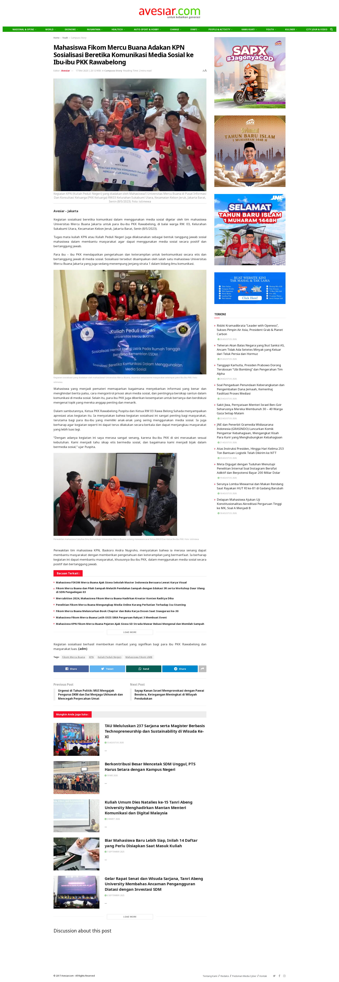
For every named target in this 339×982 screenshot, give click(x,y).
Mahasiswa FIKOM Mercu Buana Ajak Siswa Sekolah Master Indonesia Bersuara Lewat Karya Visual (121, 582)
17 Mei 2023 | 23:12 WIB (88, 70)
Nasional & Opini (23, 29)
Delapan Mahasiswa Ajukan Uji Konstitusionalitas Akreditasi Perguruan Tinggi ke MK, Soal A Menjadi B (249, 503)
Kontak (263, 976)
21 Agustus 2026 (228, 442)
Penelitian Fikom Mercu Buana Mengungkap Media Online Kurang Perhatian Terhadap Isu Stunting (121, 604)
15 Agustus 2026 (115, 742)
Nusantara (93, 29)
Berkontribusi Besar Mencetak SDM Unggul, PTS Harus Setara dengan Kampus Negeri (150, 766)
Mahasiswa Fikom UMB (139, 657)
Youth (270, 29)
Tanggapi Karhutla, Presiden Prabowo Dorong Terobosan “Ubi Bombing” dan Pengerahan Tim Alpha (250, 369)
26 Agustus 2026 (228, 339)
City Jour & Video (316, 29)
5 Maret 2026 (113, 819)
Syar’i (193, 29)
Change (174, 29)
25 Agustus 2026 (228, 359)
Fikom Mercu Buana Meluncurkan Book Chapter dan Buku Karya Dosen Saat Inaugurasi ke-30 (117, 611)
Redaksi (225, 976)
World (49, 29)
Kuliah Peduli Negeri (109, 657)
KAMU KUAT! (248, 29)
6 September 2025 (115, 895)
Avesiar (65, 70)
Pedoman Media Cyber (244, 976)
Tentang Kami (210, 976)
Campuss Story (78, 37)
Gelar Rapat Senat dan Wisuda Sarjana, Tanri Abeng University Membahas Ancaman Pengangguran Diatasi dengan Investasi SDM (154, 884)
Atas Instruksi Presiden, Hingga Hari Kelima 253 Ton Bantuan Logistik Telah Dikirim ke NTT (250, 451)
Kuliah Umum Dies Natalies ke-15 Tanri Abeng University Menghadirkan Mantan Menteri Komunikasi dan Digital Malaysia (148, 807)
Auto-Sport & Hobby (146, 29)
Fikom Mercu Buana (73, 657)
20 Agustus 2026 (228, 458)
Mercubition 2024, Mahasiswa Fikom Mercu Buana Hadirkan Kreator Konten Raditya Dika (115, 598)
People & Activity (219, 29)
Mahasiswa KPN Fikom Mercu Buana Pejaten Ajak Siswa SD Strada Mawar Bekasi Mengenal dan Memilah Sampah (130, 623)
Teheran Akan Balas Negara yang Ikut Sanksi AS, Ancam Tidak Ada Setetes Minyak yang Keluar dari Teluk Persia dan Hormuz (251, 349)
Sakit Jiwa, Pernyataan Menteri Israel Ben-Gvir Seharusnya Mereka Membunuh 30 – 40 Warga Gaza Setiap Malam (250, 409)
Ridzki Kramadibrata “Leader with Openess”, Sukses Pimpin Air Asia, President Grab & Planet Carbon (250, 329)
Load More (129, 632)
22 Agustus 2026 (228, 418)
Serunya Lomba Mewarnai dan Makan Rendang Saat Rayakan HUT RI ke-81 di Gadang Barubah (250, 486)
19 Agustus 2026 (228, 477)
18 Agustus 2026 (228, 493)
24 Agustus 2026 (228, 378)
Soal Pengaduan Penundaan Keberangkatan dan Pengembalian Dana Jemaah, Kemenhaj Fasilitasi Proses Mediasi (250, 389)
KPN (91, 657)
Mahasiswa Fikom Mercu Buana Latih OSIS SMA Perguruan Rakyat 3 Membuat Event (111, 617)
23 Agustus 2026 (228, 398)
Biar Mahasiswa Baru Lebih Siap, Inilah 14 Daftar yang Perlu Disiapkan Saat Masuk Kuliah (151, 843)
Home (56, 37)
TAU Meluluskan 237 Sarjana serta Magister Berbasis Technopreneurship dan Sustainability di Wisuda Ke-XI (155, 731)
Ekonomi (70, 29)
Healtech (117, 29)
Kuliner (290, 29)
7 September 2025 (115, 851)
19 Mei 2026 (112, 775)
